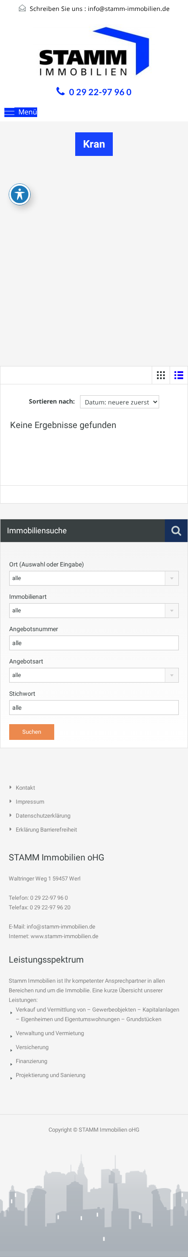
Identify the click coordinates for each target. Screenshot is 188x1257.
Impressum (30, 801)
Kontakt (25, 787)
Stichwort (22, 693)
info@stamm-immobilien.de (129, 8)
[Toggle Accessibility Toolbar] (19, 194)
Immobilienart (28, 596)
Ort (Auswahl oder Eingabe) (46, 564)
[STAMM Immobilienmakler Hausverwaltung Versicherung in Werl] (94, 53)
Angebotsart (26, 661)
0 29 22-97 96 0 (100, 92)
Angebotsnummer (33, 628)
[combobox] (94, 578)
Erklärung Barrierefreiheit (46, 829)
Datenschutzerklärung (43, 815)
